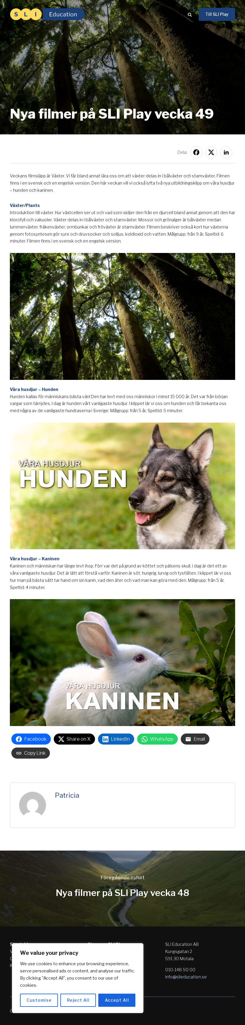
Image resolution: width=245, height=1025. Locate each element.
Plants (33, 205)
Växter (17, 205)
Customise (39, 1000)
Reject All (78, 1000)
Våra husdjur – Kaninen (34, 558)
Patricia (67, 795)
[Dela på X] (211, 152)
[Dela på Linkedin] (226, 152)
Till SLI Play (217, 14)
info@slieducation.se (186, 976)
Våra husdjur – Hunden (34, 389)
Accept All (117, 1000)
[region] (77, 978)
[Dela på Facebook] (196, 152)
